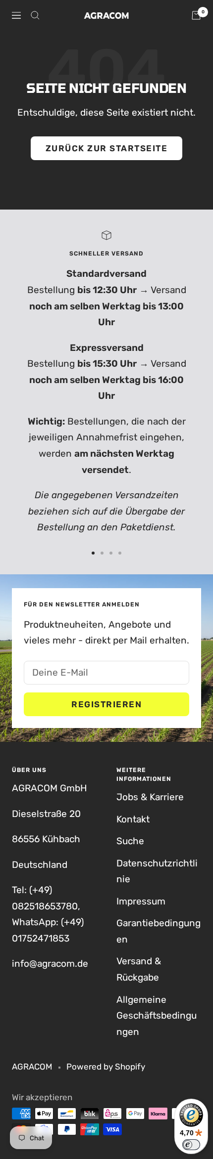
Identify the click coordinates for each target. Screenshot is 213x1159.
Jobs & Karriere (150, 797)
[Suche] (35, 15)
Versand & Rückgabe (138, 969)
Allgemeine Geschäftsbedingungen (156, 1015)
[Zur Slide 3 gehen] (110, 553)
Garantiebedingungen (158, 931)
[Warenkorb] (196, 15)
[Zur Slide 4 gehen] (119, 553)
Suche (130, 841)
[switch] (191, 1144)
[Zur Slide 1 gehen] (93, 553)
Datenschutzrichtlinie (157, 871)
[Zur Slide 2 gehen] (102, 553)
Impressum (140, 901)
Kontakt (133, 819)
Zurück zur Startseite (107, 148)
